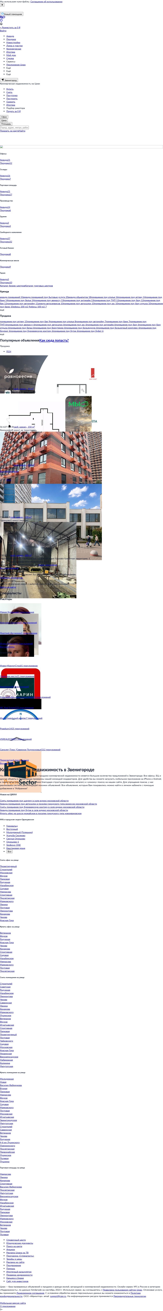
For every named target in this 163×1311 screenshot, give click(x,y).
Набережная (6, 1059)
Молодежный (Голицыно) (19, 832)
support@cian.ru (58, 1296)
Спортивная (6, 894)
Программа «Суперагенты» (20, 1255)
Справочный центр (16, 1239)
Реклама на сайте (15, 1262)
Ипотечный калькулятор (19, 1271)
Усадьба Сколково (15, 835)
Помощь (10, 1268)
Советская (5, 986)
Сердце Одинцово (15, 838)
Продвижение (13, 1265)
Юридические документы (19, 1243)
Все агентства (7, 763)
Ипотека (10, 51)
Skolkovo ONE (13, 844)
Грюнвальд (12, 825)
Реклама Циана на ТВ (17, 1252)
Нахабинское (7, 885)
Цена (4, 120)
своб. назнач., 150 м (24, 426)
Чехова (3, 917)
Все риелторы (7, 646)
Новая (3, 1081)
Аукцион (10, 1249)
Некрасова (5, 891)
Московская (6, 872)
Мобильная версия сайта (13, 1302)
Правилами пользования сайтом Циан (122, 1289)
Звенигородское (8, 1120)
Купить (10, 88)
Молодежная (7, 1078)
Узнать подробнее (47, 564)
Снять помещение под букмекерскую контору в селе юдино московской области (42, 806)
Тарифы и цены (14, 1258)
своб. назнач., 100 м (24, 464)
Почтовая (5, 907)
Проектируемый (8, 866)
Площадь (6, 123)
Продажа (11, 39)
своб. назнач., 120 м (21, 517)
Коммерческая (13, 48)
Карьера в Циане (15, 1278)
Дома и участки (14, 45)
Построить (12, 98)
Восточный (12, 829)
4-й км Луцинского (10, 1142)
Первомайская (7, 1151)
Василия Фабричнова (11, 1085)
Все (9, 851)
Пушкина (4, 1161)
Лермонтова (6, 910)
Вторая (3, 1088)
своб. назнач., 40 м (24, 388)
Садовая (4, 888)
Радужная (5, 882)
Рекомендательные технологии (129, 1296)
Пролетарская (7, 898)
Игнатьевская (7, 1024)
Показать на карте (9, 130)
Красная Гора (7, 920)
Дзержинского (7, 1145)
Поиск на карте (14, 1246)
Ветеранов (5, 932)
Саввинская (6, 1002)
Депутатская (6, 1066)
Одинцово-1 (12, 841)
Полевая (4, 1158)
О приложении (7, 1306)
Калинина (5, 1063)
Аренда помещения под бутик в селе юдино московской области (34, 810)
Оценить (10, 101)
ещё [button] (2, 309)
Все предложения (9, 471)
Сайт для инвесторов (17, 1281)
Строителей (6, 869)
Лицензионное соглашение (30, 1292)
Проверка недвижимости (19, 1274)
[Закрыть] (2, 5)
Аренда (10, 36)
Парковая (5, 878)
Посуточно (12, 95)
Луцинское (5, 1015)
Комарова (5, 913)
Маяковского (7, 901)
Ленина (4, 904)
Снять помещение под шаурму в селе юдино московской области (34, 800)
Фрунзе (3, 875)
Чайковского (6, 1040)
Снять (9, 92)
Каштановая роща (15, 848)
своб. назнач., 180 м (21, 555)
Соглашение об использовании (46, 1)
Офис (4, 116)
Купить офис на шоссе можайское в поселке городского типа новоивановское (41, 813)
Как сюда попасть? (54, 340)
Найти (22, 130)
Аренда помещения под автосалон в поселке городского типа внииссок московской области (48, 803)
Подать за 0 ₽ (13, 111)
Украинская (6, 1053)
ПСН (8, 351)
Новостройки (13, 42)
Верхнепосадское (9, 1056)
